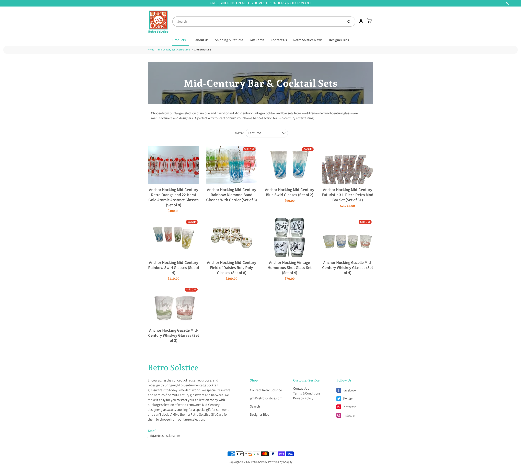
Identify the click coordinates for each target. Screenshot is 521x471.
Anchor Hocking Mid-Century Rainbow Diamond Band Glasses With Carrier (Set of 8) (231, 195)
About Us (201, 40)
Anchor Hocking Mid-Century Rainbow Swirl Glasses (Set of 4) (173, 268)
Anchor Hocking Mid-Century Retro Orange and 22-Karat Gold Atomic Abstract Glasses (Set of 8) (173, 197)
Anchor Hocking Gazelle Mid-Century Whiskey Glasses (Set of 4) (347, 268)
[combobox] (257, 21)
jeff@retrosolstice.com (164, 435)
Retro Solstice (173, 367)
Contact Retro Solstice (266, 390)
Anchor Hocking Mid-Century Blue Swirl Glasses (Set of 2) (289, 192)
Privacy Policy (303, 398)
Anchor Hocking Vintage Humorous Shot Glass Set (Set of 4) (290, 268)
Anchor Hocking (202, 49)
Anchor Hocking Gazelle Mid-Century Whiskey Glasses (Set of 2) (173, 335)
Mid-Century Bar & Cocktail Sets (174, 49)
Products (179, 40)
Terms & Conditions (307, 393)
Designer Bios (339, 40)
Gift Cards (257, 40)
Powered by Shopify (280, 462)
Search (255, 406)
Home (151, 49)
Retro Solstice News (307, 40)
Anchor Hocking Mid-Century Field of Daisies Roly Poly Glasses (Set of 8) (231, 268)
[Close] (507, 3)
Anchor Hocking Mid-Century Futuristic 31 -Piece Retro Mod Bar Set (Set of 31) (347, 195)
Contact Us (279, 40)
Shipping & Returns (229, 40)
